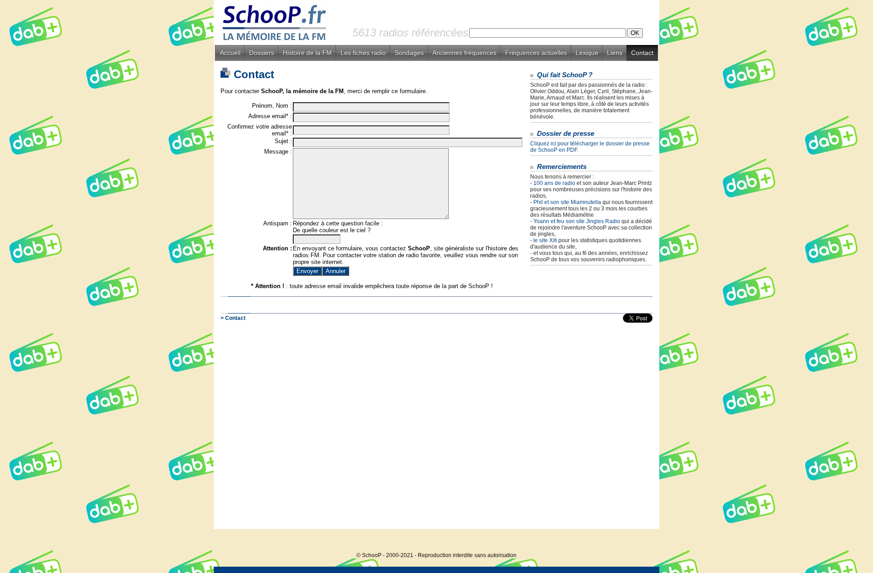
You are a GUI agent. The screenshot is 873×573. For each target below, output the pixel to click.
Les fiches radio (363, 52)
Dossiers (261, 52)
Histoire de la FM (307, 52)
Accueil (230, 52)
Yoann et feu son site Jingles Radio (576, 221)
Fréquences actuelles (536, 52)
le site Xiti (545, 240)
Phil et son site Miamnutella (567, 202)
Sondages (409, 52)
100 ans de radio (554, 183)
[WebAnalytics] (641, 541)
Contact (642, 52)
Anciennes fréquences (464, 52)
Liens (614, 52)
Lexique (587, 52)
